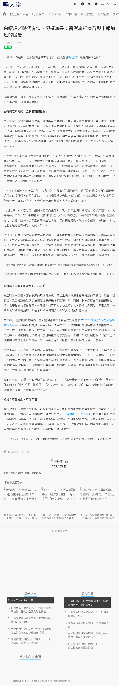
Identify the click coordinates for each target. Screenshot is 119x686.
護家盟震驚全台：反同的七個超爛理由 (88, 624)
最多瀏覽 (87, 593)
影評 (116, 14)
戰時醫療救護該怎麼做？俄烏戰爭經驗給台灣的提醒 (31, 620)
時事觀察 (38, 14)
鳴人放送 (87, 14)
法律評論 (70, 14)
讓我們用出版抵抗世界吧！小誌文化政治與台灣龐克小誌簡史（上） (31, 641)
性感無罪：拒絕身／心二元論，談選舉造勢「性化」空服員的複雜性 (31, 609)
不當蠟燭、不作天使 (76, 414)
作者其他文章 (13, 482)
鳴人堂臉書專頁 (30, 656)
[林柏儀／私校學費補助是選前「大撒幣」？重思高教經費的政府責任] (97, 499)
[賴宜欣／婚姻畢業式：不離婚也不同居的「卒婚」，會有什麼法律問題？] (21, 499)
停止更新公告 (19, 14)
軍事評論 (54, 14)
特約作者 (8, 42)
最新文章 (30, 593)
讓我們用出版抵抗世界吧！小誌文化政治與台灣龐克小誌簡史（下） (31, 630)
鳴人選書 (103, 14)
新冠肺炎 (27, 452)
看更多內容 (61, 531)
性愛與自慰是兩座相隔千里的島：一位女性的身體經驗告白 (88, 645)
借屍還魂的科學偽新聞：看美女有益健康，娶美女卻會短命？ (88, 635)
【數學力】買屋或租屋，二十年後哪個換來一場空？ (88, 614)
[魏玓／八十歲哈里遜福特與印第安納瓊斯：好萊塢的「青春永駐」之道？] (59, 499)
